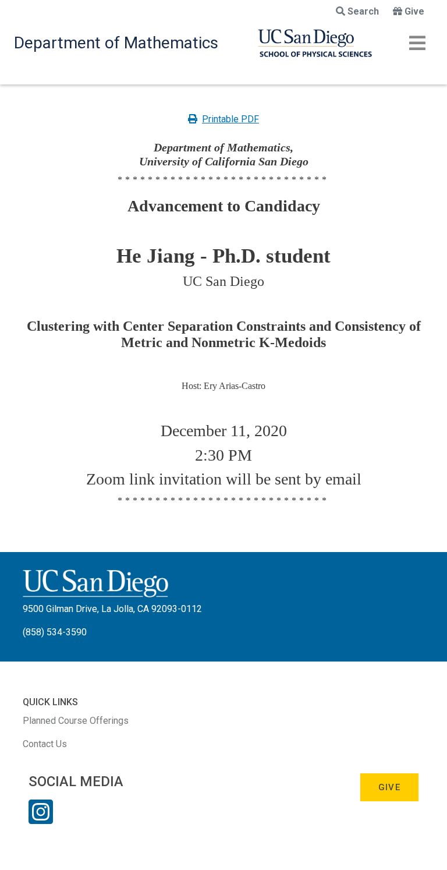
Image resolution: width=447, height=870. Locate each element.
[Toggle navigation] (417, 43)
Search (363, 11)
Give (414, 11)
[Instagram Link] (41, 819)
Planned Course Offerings (76, 720)
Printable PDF (230, 119)
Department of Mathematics (116, 42)
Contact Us (45, 743)
